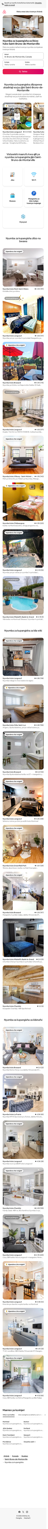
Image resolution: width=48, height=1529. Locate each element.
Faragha (19, 1518)
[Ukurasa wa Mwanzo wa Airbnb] (4, 11)
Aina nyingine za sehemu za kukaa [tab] (30, 1415)
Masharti (27, 1518)
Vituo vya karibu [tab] (9, 1415)
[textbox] (12, 64)
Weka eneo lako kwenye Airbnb (29, 11)
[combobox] (23, 57)
